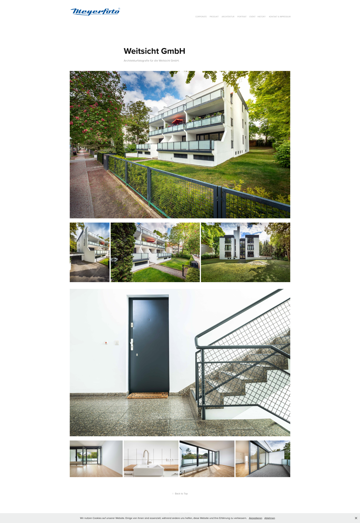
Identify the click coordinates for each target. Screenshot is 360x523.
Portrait (242, 16)
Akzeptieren (255, 518)
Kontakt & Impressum (280, 16)
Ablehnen (269, 518)
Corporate (201, 16)
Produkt (214, 16)
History (261, 16)
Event (252, 16)
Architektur (228, 16)
